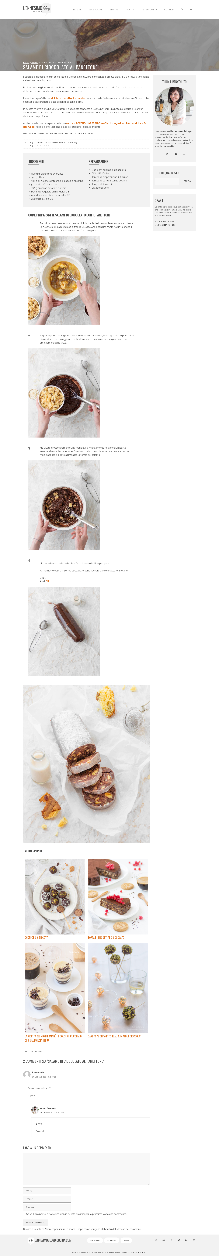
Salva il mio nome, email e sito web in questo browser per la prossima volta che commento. (76, 1214)
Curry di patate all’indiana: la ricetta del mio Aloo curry (52, 142)
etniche (114, 9)
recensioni (148, 9)
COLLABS (111, 1240)
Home (26, 62)
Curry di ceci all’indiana (38, 145)
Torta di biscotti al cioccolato (106, 937)
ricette (77, 9)
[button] (191, 9)
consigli (169, 9)
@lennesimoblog (179, 131)
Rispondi (32, 1095)
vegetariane (95, 9)
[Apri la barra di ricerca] (182, 9)
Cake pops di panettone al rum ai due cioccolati (115, 1036)
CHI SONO (95, 1240)
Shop (128, 9)
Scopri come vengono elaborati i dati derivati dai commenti (108, 1229)
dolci (31, 1051)
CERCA (187, 181)
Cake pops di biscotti (37, 937)
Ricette (34, 62)
